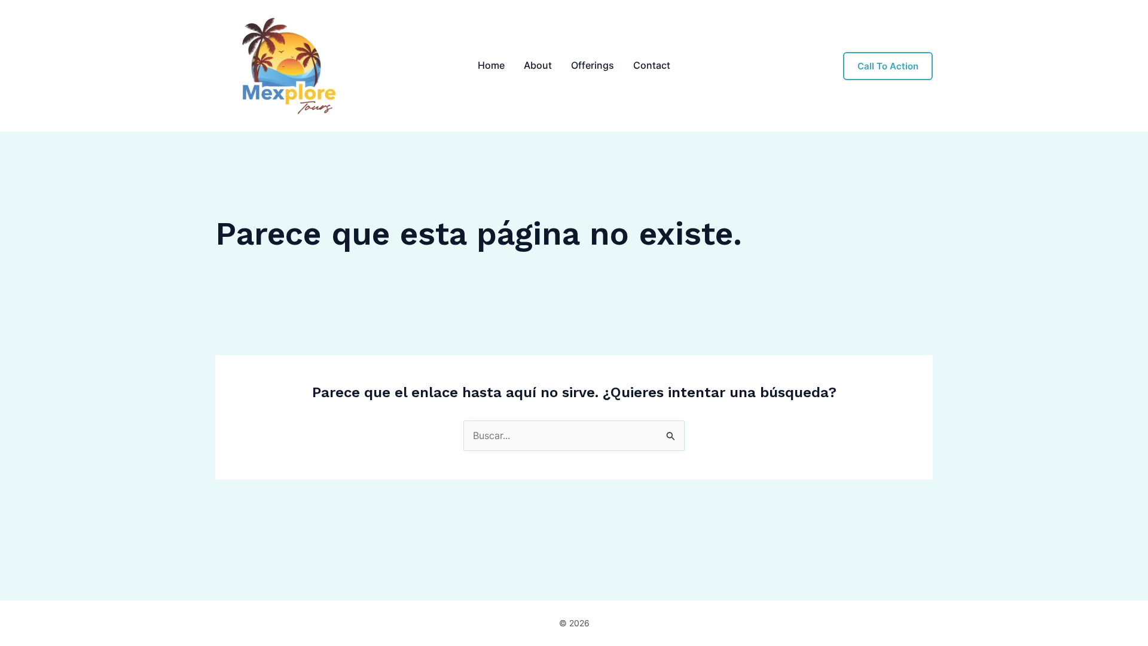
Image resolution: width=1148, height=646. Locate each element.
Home (491, 65)
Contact (651, 65)
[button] (888, 66)
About (538, 65)
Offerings (592, 65)
